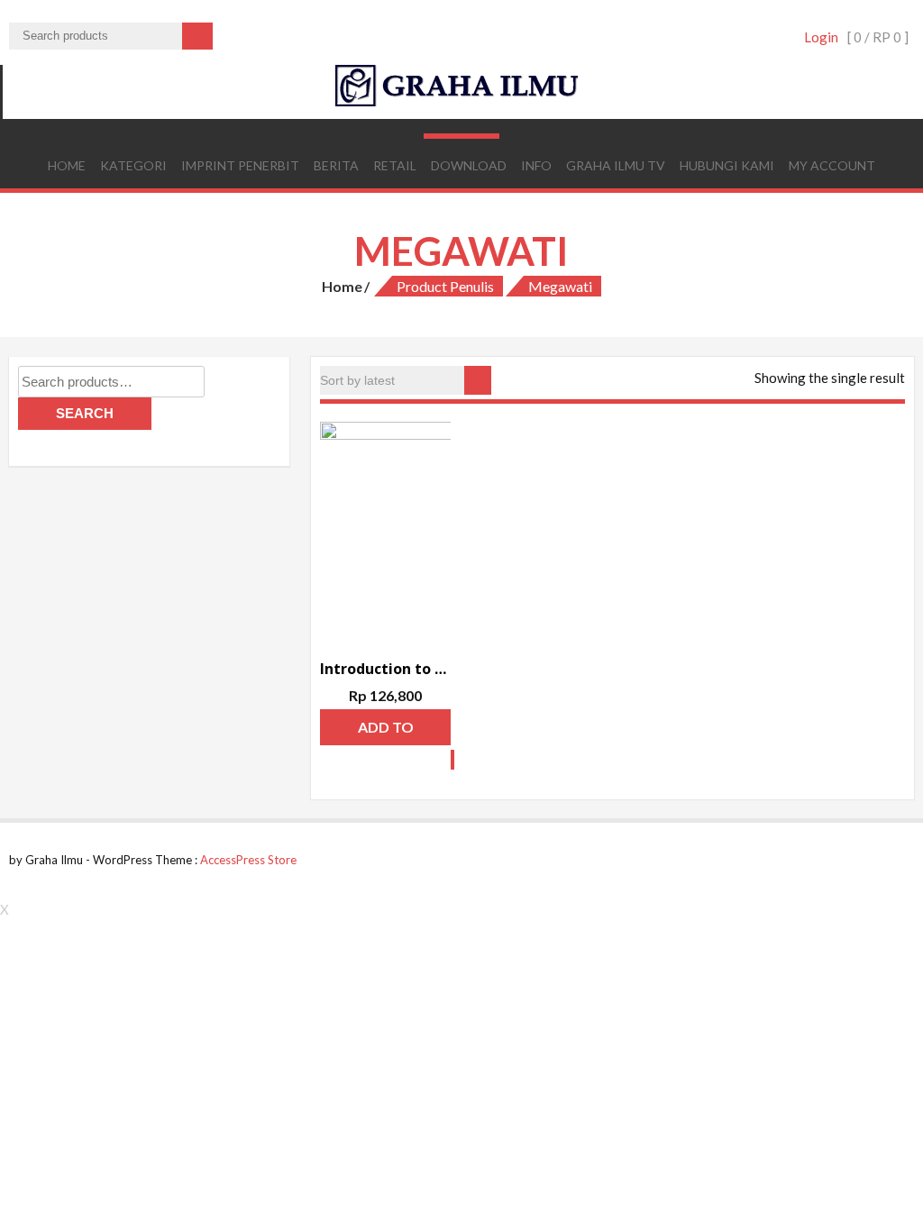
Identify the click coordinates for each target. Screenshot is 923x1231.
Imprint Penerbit (240, 165)
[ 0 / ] (878, 37)
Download (469, 165)
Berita (336, 165)
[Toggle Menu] (461, 136)
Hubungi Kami (727, 165)
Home (67, 165)
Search (85, 413)
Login (821, 37)
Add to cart (386, 731)
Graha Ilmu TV (615, 165)
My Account (832, 165)
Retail (394, 165)
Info (536, 165)
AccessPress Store (248, 860)
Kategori (133, 165)
